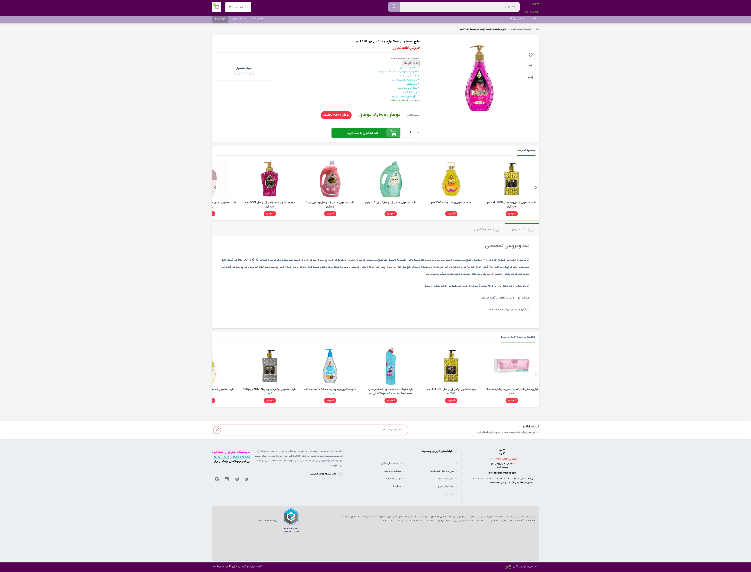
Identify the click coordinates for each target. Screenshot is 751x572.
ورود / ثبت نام (235, 7)
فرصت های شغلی (389, 464)
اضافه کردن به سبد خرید (362, 133)
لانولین (471, 267)
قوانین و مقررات (393, 479)
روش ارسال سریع (446, 486)
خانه (537, 29)
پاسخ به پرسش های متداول (441, 471)
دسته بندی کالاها (516, 19)
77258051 (534, 12)
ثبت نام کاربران (239, 19)
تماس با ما (258, 19)
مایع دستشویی (462, 260)
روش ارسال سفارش (445, 479)
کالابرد (508, 566)
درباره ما (397, 486)
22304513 (501, 459)
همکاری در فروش (392, 471)
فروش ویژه (220, 19)
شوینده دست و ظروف (520, 29)
